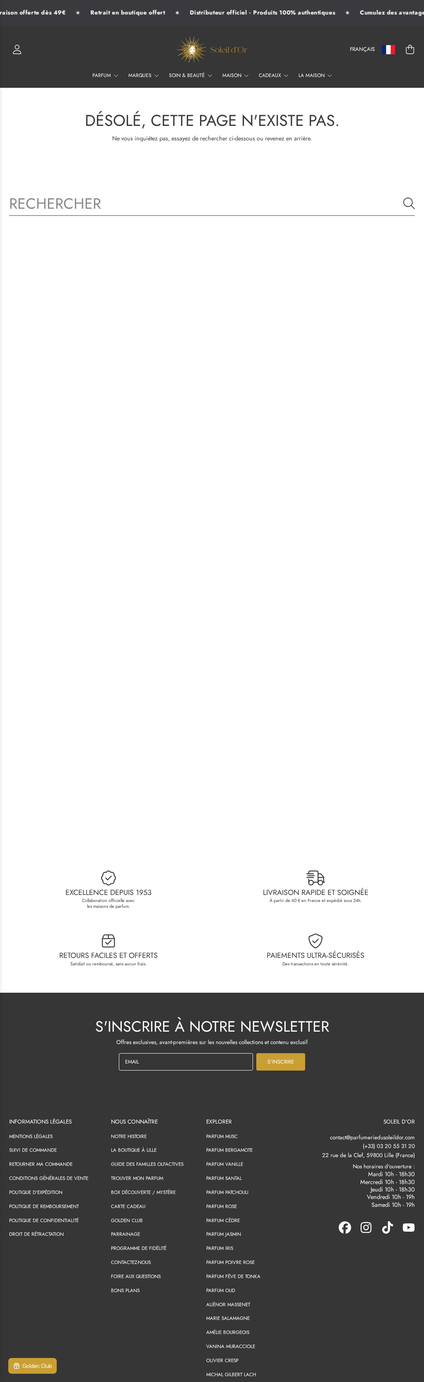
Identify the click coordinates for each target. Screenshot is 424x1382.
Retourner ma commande (40, 1163)
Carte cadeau (128, 1206)
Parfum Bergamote (229, 1149)
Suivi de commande (33, 1149)
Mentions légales (31, 1136)
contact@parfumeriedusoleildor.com (372, 1137)
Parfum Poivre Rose (230, 1262)
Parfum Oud (220, 1290)
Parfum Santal (224, 1178)
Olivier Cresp (222, 1360)
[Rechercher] (409, 203)
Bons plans (125, 1290)
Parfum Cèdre (223, 1220)
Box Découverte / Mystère (143, 1192)
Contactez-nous (131, 1262)
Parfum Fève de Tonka (233, 1276)
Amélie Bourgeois (227, 1332)
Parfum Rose (221, 1206)
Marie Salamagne (228, 1318)
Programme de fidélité (138, 1248)
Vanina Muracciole (230, 1346)
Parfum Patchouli (227, 1192)
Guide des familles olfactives (147, 1163)
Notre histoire (129, 1136)
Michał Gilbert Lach (231, 1374)
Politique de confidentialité (44, 1220)
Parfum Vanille (224, 1163)
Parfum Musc (222, 1136)
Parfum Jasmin (223, 1233)
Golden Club (127, 1220)
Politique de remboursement (44, 1206)
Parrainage (125, 1233)
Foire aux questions (136, 1276)
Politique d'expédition (36, 1192)
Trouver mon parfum (137, 1178)
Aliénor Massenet (228, 1304)
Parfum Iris (219, 1248)
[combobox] (212, 203)
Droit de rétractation (36, 1233)
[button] (410, 49)
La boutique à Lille (134, 1149)
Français (362, 49)
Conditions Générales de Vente (48, 1178)
